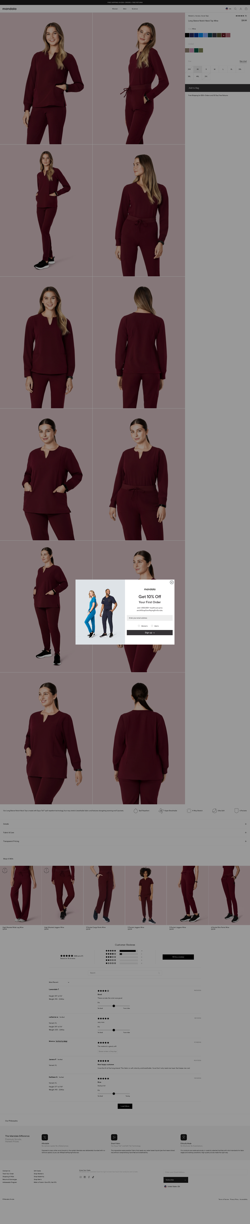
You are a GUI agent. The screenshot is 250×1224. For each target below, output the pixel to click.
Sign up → (150, 632)
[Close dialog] (171, 582)
